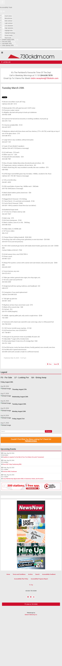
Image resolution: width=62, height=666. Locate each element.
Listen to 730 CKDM (31, 604)
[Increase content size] (17, 39)
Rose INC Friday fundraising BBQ (12, 464)
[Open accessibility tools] (2, 2)
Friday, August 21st (18, 418)
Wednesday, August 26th (20, 396)
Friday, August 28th (7, 382)
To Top (31, 585)
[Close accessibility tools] (4, 11)
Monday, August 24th (19, 411)
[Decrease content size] (15, 39)
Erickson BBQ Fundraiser (10, 471)
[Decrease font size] (12, 41)
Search (49, 431)
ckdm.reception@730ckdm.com (44, 78)
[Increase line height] (15, 43)
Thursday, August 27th (19, 389)
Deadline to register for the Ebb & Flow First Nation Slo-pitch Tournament (23, 457)
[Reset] (1, 11)
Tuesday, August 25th (19, 404)
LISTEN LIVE (6, 62)
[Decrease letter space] (15, 45)
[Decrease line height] (13, 43)
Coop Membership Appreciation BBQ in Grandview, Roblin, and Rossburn (23, 478)
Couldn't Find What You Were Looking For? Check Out (31, 440)
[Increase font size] (14, 41)
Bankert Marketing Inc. (31, 614)
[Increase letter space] (17, 45)
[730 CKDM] (31, 55)
